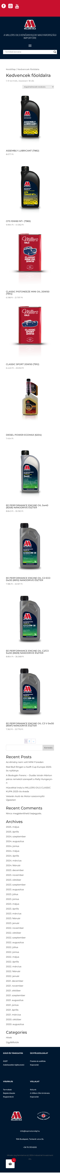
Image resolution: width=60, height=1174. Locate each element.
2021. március (13, 1014)
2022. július (12, 947)
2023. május (12, 903)
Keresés (48, 747)
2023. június (12, 899)
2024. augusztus (15, 841)
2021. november (14, 985)
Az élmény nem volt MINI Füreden (25, 762)
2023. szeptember (16, 884)
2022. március (13, 966)
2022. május (12, 956)
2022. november (15, 928)
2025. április (12, 831)
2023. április (12, 908)
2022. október (13, 932)
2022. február (13, 971)
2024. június (12, 846)
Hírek (9, 1037)
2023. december (15, 870)
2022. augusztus (15, 942)
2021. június (12, 1005)
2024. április (12, 855)
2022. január (12, 976)
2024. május (12, 851)
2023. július (12, 894)
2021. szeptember (15, 995)
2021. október (13, 990)
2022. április (12, 961)
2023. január (12, 923)
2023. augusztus (15, 889)
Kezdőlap (11, 69)
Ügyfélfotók (12, 1042)
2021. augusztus (14, 1000)
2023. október (13, 879)
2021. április (12, 1009)
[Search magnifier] (55, 52)
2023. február (13, 918)
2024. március (14, 860)
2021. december (14, 981)
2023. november (15, 875)
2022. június (12, 952)
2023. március (13, 913)
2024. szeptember (16, 836)
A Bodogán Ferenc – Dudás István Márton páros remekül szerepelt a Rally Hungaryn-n (29, 779)
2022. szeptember (16, 937)
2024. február (13, 865)
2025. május (12, 826)
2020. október (13, 1019)
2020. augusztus (15, 1024)
